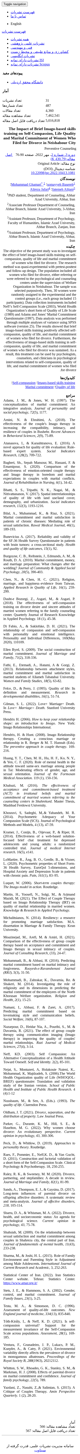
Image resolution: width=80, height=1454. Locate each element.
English (16, 24)
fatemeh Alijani (63, 189)
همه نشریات (20, 39)
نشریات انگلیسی (23, 56)
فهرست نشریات (23, 12)
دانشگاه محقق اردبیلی (27, 82)
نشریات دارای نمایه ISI (27, 60)
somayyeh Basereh (60, 184)
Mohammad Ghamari (27, 184)
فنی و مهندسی (21, 47)
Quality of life (65, 387)
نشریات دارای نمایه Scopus (30, 64)
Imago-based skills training (56, 383)
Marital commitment (39, 387)
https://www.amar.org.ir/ (20, 1283)
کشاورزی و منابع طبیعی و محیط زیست (40, 52)
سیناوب (40, 1450)
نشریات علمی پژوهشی (27, 43)
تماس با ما (18, 16)
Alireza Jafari (39, 189)
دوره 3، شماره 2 (63, 155)
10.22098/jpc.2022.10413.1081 (53, 173)
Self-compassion (24, 383)
